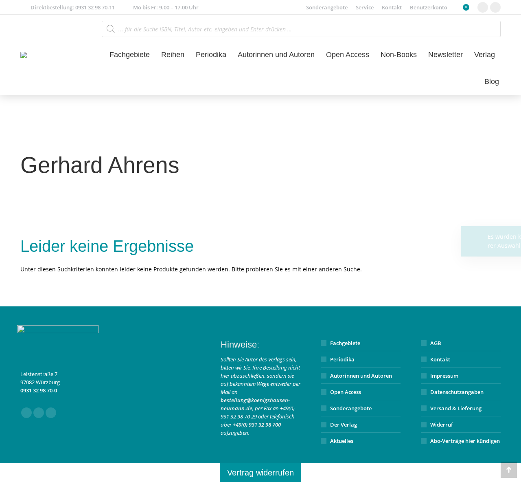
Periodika (342, 359)
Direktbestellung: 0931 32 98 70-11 (73, 7)
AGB (435, 343)
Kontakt (440, 359)
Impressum (444, 375)
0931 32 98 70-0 (38, 390)
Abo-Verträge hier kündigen (465, 441)
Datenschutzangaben (457, 392)
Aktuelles (341, 441)
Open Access (345, 392)
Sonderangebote (351, 408)
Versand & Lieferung (456, 408)
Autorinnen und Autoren (361, 375)
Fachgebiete (345, 343)
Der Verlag (343, 424)
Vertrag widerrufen (260, 472)
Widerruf (441, 424)
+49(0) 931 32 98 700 (257, 424)
